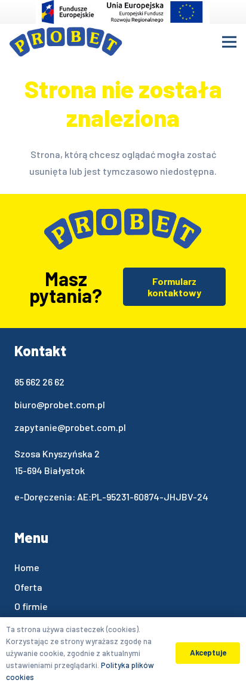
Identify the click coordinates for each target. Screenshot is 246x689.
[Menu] (229, 42)
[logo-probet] (66, 42)
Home (26, 567)
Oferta (28, 587)
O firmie (31, 606)
